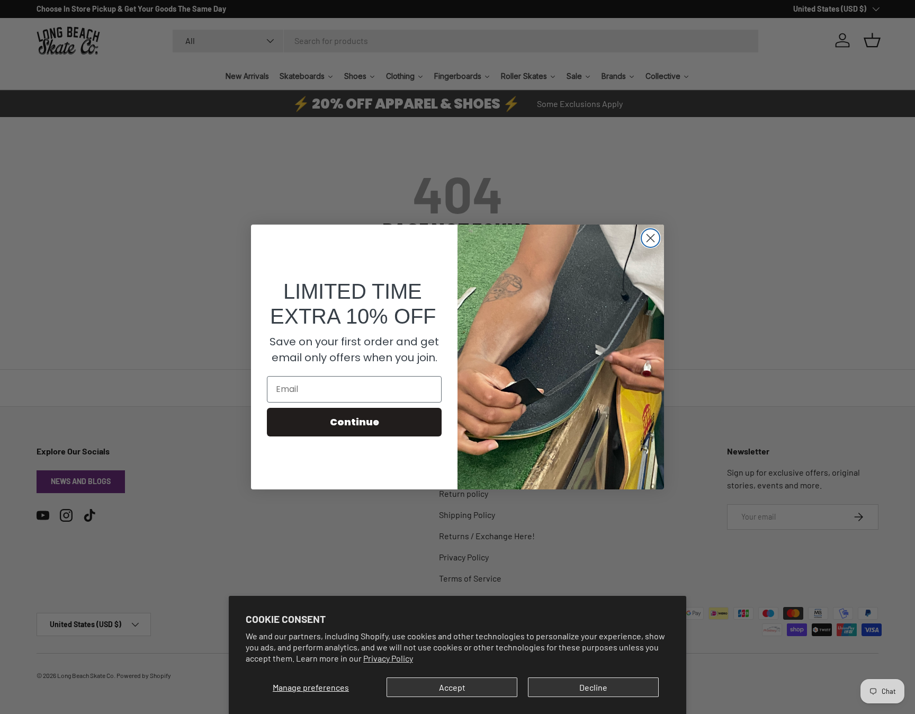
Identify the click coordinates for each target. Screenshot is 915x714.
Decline (593, 687)
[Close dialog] (650, 238)
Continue (354, 422)
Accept (452, 687)
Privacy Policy (388, 658)
